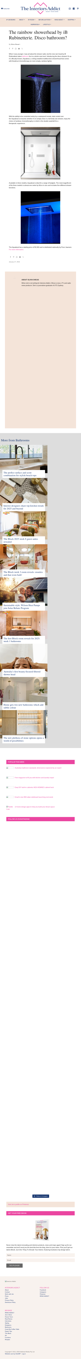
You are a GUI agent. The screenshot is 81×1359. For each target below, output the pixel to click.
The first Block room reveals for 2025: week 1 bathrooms (22, 640)
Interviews (8, 1321)
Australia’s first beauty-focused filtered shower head (22, 673)
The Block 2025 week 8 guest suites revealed (21, 540)
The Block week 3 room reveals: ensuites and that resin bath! (23, 573)
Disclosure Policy (10, 1302)
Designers (8, 1325)
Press (6, 1296)
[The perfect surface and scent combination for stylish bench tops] (23, 446)
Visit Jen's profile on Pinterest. (18, 1204)
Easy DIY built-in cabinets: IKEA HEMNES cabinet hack (34, 787)
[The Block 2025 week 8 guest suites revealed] (23, 512)
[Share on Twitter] (22, 48)
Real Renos (8, 1319)
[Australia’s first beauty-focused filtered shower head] (23, 645)
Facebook (43, 1290)
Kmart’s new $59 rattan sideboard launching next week (34, 797)
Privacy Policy (9, 1300)
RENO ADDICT (9, 1313)
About (7, 1290)
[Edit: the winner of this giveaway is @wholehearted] (17, 996)
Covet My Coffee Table (12, 1329)
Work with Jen (9, 1294)
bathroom (25, 56)
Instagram (43, 1292)
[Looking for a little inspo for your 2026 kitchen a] (40, 838)
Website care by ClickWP (13, 1354)
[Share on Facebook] (9, 48)
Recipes (7, 1339)
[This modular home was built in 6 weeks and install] (63, 962)
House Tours (9, 1317)
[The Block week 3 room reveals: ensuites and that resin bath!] (23, 545)
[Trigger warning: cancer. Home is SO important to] (40, 1028)
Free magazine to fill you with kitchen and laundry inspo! (34, 777)
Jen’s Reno (8, 1315)
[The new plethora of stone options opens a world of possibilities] (23, 711)
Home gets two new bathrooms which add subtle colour (23, 706)
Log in (24, 1354)
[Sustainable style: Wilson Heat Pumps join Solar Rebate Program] (23, 578)
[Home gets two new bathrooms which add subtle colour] (23, 678)
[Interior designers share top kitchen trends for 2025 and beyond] (23, 479)
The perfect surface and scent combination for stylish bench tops (20, 474)
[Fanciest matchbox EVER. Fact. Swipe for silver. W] (40, 1128)
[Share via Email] (19, 48)
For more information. (16, 249)
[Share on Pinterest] (12, 48)
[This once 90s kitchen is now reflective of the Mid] (63, 1153)
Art (6, 1335)
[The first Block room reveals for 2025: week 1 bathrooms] (23, 612)
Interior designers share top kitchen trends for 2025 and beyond (24, 507)
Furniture (8, 1337)
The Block (8, 1333)
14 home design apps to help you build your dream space (35, 807)
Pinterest (42, 1294)
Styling (7, 1323)
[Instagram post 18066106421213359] (17, 831)
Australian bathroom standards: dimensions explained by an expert (38, 768)
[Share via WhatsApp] (15, 48)
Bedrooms (8, 1327)
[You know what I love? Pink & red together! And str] (17, 1128)
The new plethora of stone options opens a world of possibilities (24, 739)
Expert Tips (8, 1331)
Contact (7, 1292)
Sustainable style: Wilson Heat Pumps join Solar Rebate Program (22, 607)
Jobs (6, 1298)
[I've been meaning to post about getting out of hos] (63, 884)
